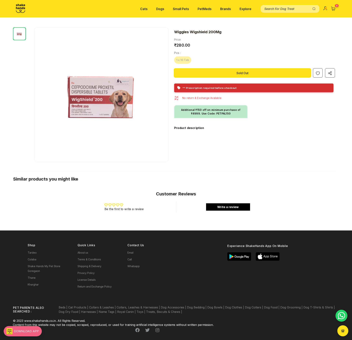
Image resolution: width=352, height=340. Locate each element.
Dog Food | (272, 307)
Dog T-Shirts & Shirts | (319, 307)
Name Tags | (108, 312)
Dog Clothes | (235, 307)
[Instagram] (157, 330)
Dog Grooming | (291, 307)
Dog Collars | (254, 307)
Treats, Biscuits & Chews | (164, 312)
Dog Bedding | (197, 307)
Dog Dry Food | (70, 312)
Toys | (141, 312)
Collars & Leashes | (103, 307)
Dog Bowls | (216, 307)
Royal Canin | (127, 312)
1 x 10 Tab (182, 59)
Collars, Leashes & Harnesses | (139, 307)
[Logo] (20, 8)
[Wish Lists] (318, 73)
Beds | (63, 307)
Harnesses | (90, 312)
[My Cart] (333, 8)
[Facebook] (137, 330)
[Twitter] (147, 330)
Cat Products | (78, 307)
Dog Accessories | (174, 307)
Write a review (228, 207)
